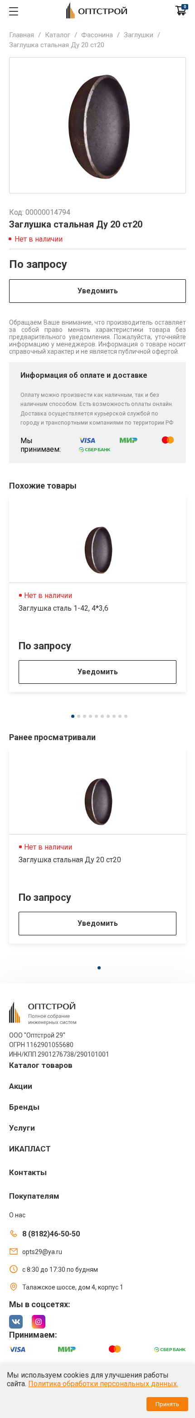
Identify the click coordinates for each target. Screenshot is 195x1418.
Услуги (22, 1127)
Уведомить (98, 291)
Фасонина (97, 35)
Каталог (57, 35)
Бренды (24, 1107)
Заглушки (138, 35)
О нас (17, 1215)
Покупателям (34, 1196)
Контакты (28, 1172)
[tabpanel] (97, 594)
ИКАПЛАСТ (30, 1148)
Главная (21, 35)
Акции (20, 1086)
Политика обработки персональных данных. (103, 1383)
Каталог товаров (41, 1065)
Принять (167, 1404)
